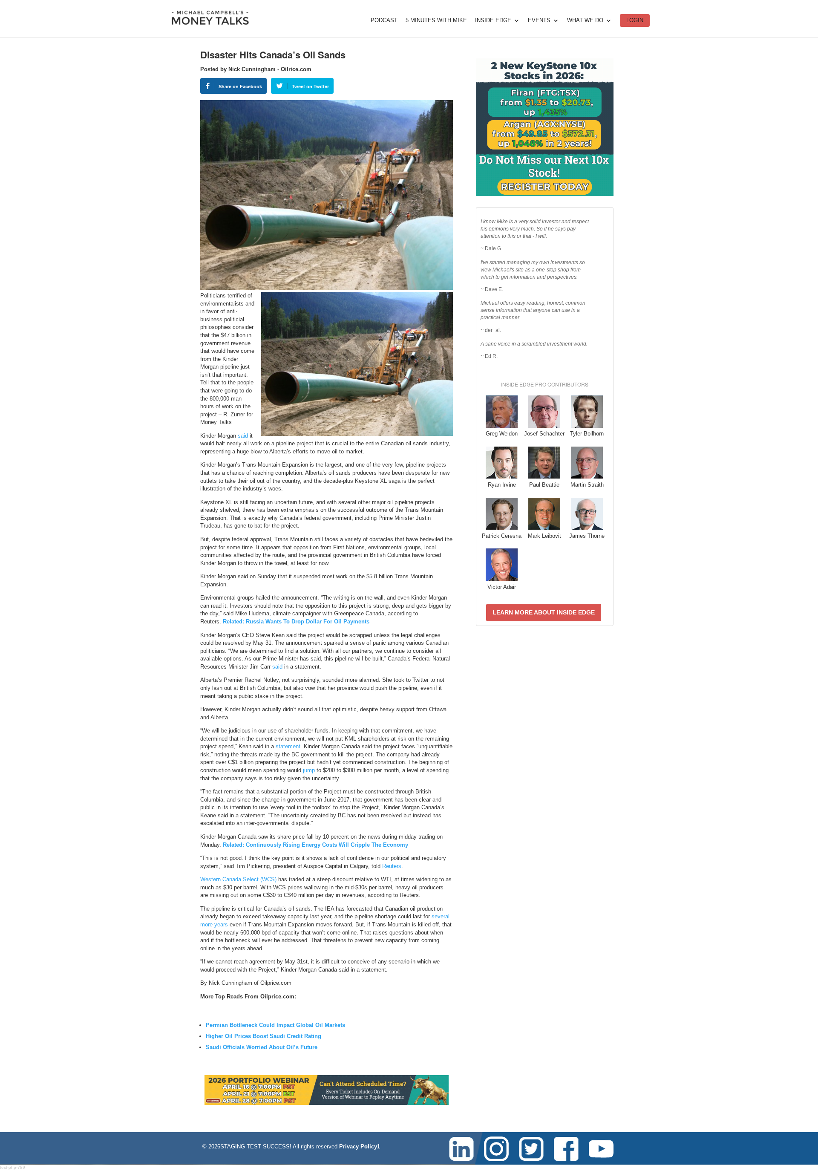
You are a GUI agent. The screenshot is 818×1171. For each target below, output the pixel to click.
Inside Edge (493, 20)
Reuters (391, 866)
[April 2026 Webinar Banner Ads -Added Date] (326, 1103)
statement (288, 746)
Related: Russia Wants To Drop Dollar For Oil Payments (296, 621)
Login (634, 20)
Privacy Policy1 (359, 1146)
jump (309, 770)
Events (539, 20)
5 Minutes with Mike (436, 20)
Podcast (384, 20)
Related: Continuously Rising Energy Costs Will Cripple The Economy (315, 845)
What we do (585, 20)
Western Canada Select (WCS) (238, 879)
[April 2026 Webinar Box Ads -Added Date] (545, 194)
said (243, 436)
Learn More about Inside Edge (544, 612)
